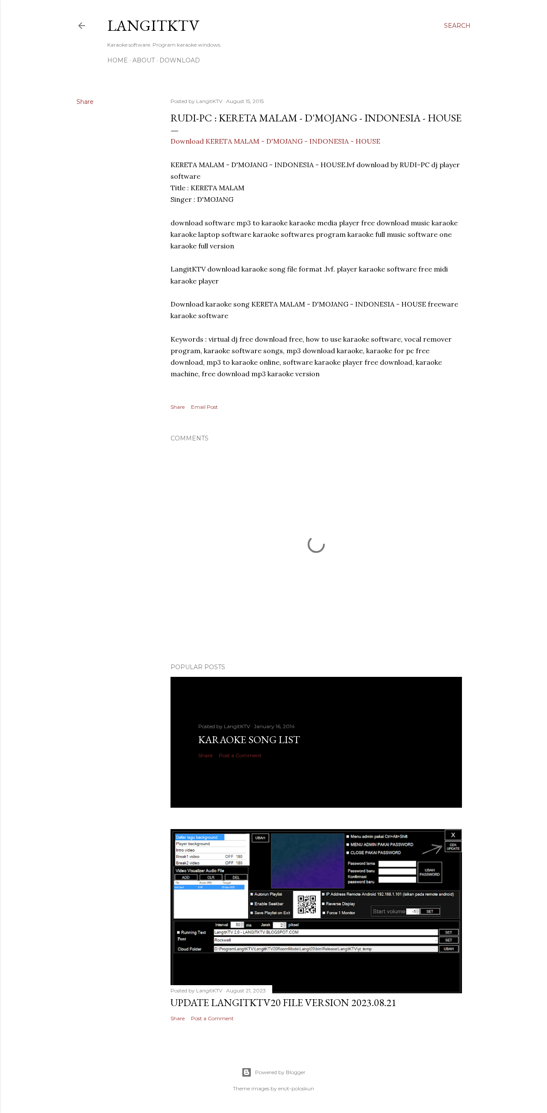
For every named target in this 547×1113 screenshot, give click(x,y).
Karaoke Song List (249, 739)
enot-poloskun (296, 1088)
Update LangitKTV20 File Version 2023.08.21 (284, 1002)
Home (117, 60)
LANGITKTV (153, 25)
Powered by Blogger (280, 1072)
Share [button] (85, 102)
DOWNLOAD (179, 60)
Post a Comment (240, 755)
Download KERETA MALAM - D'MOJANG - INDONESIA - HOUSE (275, 141)
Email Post (204, 407)
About (143, 60)
